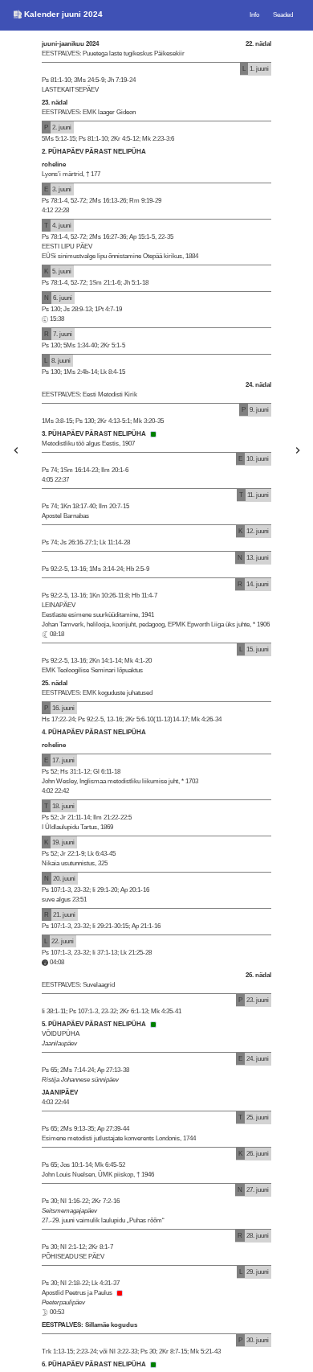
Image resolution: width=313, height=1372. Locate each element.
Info (254, 14)
